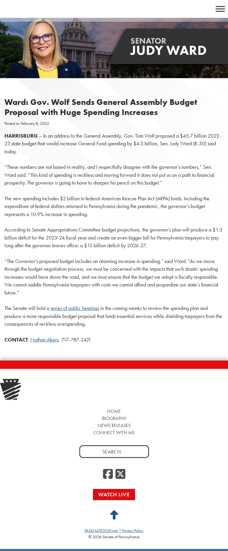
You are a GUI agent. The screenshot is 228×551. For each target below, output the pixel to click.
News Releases (114, 425)
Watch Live (114, 494)
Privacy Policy (132, 530)
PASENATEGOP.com (101, 530)
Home (114, 411)
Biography (114, 418)
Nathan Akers (44, 339)
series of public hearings (74, 308)
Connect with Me (114, 432)
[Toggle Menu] (220, 9)
